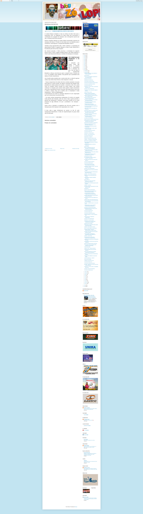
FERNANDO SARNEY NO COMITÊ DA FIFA (91, 110)
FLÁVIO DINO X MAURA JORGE (89, 81)
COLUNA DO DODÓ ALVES (88, 135)
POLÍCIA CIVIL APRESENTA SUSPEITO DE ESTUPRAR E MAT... (90, 106)
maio (85, 278)
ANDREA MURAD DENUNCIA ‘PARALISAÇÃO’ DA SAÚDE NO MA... (90, 104)
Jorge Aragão (86, 434)
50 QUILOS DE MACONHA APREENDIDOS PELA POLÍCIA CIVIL (91, 172)
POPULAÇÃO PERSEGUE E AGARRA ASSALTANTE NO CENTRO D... (90, 252)
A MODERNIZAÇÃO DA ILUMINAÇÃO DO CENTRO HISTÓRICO (90, 209)
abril (85, 279)
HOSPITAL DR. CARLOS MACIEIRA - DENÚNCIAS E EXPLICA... (90, 181)
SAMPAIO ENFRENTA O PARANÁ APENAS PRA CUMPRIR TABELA (90, 96)
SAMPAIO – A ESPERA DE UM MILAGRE (90, 139)
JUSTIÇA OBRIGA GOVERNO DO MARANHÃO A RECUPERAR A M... (90, 234)
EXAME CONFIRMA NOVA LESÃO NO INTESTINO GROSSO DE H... (90, 98)
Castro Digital (86, 414)
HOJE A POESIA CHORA (88, 92)
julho (85, 275)
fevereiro (85, 282)
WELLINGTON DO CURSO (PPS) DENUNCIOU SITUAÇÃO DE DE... (90, 237)
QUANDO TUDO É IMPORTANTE (89, 168)
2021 (84, 61)
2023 (84, 59)
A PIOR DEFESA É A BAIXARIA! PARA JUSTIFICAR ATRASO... (90, 102)
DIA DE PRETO (86, 146)
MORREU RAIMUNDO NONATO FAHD (90, 138)
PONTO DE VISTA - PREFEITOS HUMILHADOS (89, 217)
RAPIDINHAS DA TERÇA (88, 156)
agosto (85, 274)
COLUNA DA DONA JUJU (88, 85)
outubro (85, 271)
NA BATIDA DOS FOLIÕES (88, 223)
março (85, 280)
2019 (84, 64)
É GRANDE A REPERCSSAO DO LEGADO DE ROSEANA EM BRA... (90, 100)
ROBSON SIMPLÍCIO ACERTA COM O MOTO (63, 31)
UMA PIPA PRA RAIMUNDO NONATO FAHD (91, 82)
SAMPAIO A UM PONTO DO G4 (89, 260)
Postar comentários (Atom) (51, 150)
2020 (84, 63)
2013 (84, 286)
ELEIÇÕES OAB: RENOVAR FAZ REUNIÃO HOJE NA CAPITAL (90, 232)
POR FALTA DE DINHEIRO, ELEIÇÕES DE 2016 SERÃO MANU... (90, 77)
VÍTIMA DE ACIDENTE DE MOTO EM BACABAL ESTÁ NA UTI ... (90, 124)
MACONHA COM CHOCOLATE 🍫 (88, 420)
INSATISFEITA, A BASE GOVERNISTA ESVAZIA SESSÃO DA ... (90, 116)
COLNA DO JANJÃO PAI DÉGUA (89, 161)
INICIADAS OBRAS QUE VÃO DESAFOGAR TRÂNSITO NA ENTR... (91, 196)
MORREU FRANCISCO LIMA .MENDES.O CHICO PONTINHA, (90, 73)
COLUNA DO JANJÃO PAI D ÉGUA (89, 130)
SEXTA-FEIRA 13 (87, 179)
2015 (84, 69)
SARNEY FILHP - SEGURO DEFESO (90, 248)
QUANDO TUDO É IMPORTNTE (89, 88)
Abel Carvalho (86, 497)
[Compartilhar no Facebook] (59, 117)
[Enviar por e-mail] (56, 117)
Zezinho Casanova (87, 407)
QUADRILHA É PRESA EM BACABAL (90, 207)
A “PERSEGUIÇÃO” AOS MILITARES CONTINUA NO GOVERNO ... (89, 222)
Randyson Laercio (87, 467)
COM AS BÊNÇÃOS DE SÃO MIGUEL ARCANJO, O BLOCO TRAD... (90, 112)
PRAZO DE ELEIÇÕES (87, 259)
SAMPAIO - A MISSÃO (87, 185)
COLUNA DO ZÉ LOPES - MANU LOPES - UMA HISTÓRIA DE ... (90, 128)
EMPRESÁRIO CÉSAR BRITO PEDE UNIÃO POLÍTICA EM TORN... (91, 225)
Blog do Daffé (86, 290)
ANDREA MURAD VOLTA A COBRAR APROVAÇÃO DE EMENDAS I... (90, 205)
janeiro (85, 283)
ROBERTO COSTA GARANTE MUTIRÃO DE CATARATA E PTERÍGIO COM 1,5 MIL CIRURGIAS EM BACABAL (90, 454)
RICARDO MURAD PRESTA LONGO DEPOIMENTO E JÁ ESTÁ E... (89, 154)
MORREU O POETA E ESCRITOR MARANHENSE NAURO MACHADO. (90, 94)
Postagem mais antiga (75, 148)
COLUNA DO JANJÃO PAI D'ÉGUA (89, 213)
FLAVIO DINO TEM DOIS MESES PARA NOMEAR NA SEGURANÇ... (90, 245)
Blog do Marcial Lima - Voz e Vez (89, 295)
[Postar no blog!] (57, 117)
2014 (84, 285)
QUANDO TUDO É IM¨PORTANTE (89, 268)
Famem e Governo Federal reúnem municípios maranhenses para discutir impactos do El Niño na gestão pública (90, 499)
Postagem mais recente (48, 148)
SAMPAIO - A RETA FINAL (88, 235)
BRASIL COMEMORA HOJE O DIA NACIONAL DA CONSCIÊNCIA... (89, 148)
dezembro (86, 70)
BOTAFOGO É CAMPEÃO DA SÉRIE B (90, 140)
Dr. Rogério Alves (86, 419)
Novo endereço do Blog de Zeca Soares (89, 440)
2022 (84, 60)
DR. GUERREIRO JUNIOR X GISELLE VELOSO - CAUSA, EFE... (90, 158)
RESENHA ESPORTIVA (87, 78)
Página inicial (62, 148)
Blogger (76, 506)
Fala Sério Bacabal (87, 452)
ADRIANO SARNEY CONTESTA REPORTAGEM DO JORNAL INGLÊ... (90, 230)
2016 (84, 68)
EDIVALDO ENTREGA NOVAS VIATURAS (90, 243)
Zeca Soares (86, 439)
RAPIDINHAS (86, 188)
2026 (84, 55)
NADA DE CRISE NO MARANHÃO (89, 189)
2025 (84, 56)
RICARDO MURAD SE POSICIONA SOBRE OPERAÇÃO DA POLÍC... (91, 150)
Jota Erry (85, 460)
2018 (84, 65)
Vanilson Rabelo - (86, 445)
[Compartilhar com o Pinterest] (61, 117)
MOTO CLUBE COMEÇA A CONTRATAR (90, 228)
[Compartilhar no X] (58, 117)
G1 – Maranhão (86, 430)
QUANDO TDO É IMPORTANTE (89, 218)
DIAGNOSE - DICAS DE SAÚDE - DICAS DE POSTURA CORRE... (91, 167)
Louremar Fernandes (87, 425)
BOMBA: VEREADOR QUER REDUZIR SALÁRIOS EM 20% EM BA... (90, 191)
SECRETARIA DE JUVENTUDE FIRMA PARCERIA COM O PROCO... (90, 121)
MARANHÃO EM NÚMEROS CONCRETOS (91, 122)
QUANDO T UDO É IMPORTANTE (89, 134)
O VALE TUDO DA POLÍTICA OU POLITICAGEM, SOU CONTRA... (89, 164)
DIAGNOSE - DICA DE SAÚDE (89, 220)
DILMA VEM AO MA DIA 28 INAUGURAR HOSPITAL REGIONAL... (90, 114)
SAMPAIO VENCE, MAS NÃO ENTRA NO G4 (91, 199)
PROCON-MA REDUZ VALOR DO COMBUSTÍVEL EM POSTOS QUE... (90, 193)
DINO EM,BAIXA (86, 75)
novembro (86, 72)
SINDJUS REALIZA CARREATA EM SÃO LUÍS (91, 119)
